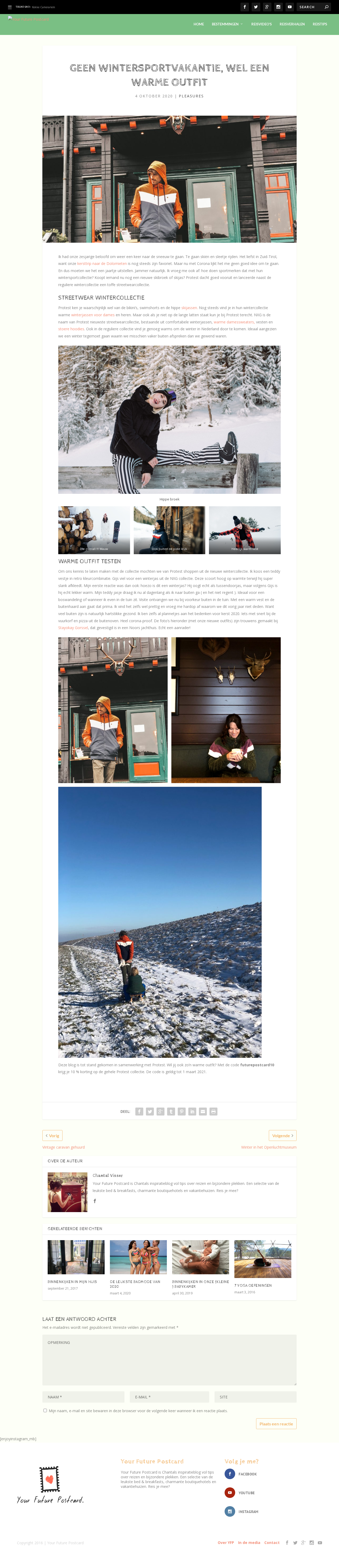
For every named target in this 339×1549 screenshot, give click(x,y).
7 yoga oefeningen (253, 1286)
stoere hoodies (71, 328)
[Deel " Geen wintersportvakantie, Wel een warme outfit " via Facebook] (139, 1111)
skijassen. (189, 307)
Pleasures (191, 95)
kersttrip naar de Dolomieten (102, 263)
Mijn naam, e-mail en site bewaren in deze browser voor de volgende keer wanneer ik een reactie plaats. (138, 1410)
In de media (249, 1542)
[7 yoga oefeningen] (262, 1259)
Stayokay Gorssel (73, 627)
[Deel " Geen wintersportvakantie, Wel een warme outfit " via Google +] (160, 1111)
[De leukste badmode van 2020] (138, 1257)
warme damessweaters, (234, 321)
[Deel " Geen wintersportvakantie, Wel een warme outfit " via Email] (203, 1111)
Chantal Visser (108, 1175)
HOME (199, 24)
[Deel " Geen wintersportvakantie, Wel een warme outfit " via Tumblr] (171, 1111)
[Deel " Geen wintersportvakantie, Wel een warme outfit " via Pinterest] (181, 1111)
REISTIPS (320, 24)
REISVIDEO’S (261, 24)
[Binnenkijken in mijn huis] (76, 1257)
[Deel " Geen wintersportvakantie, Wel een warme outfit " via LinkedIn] (192, 1111)
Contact (272, 1542)
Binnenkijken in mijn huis (72, 1282)
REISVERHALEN (292, 24)
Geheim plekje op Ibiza (46, 7)
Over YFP (226, 1542)
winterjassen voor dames (93, 314)
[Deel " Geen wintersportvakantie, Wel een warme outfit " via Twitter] (150, 1111)
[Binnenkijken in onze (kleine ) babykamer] (200, 1257)
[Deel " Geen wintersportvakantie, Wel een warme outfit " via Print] (213, 1111)
